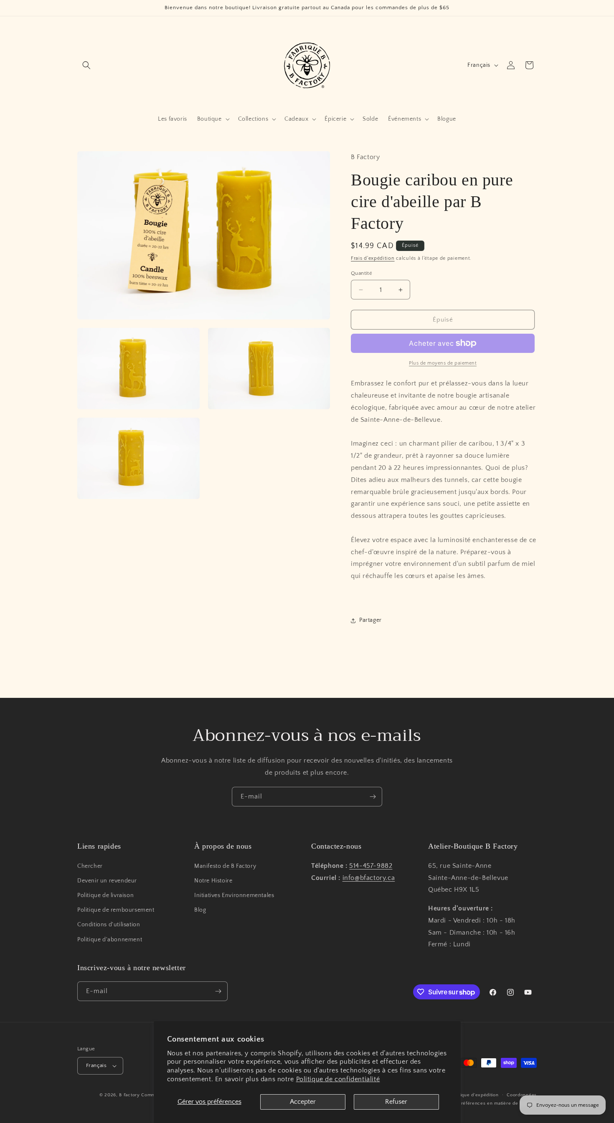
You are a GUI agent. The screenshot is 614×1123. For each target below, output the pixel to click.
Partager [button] (370, 620)
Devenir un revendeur (107, 880)
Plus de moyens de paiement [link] (443, 363)
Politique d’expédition (474, 1095)
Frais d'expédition (373, 258)
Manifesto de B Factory (225, 866)
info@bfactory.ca (369, 878)
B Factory (129, 1095)
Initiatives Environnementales (234, 895)
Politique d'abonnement (109, 939)
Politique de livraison (105, 895)
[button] (86, 65)
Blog (200, 910)
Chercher (90, 866)
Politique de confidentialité (338, 1079)
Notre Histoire (213, 880)
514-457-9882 (370, 866)
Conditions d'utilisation (108, 925)
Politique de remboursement (116, 910)
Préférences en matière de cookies (497, 1103)
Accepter (303, 1101)
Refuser (396, 1101)
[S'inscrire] (372, 796)
